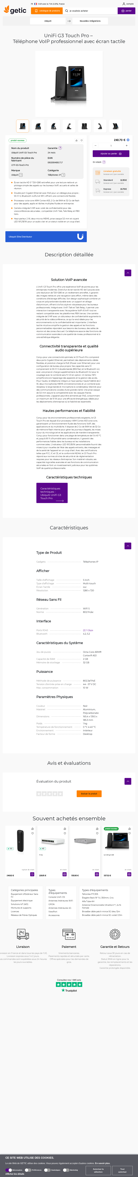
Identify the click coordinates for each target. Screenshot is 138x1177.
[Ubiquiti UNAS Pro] (85, 837)
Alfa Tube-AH (88, 901)
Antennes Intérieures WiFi (61, 900)
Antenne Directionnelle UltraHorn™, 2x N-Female (101, 906)
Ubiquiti (47, 21)
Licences (15, 911)
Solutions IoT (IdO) (19, 904)
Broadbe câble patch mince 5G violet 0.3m (102, 915)
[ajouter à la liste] (81, 140)
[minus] (95, 145)
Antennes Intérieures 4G (60, 908)
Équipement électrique (21, 900)
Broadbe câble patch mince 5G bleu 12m (101, 911)
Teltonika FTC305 (90, 894)
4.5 (43, 848)
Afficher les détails (14, 1174)
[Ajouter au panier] (65, 874)
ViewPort (53, 911)
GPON (51, 904)
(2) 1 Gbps (88, 630)
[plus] (126, 145)
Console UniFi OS (57, 897)
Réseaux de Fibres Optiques (24, 915)
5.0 (11, 848)
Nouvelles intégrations (90, 21)
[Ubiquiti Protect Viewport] (20, 837)
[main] (16, 10)
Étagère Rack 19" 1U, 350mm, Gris (97, 897)
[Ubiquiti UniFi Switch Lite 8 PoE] (53, 837)
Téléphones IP (54, 175)
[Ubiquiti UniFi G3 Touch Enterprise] (117, 837)
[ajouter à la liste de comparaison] (76, 140)
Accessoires (54, 915)
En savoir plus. (102, 1163)
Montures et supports (21, 908)
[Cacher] (128, 273)
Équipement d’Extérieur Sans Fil (24, 895)
